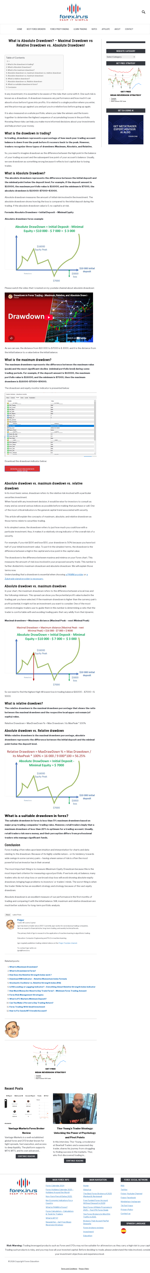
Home (19, 29)
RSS (122, 1186)
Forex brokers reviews (93, 1228)
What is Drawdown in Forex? (22, 971)
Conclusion (12, 87)
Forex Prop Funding (59, 29)
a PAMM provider (74, 574)
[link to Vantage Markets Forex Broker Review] (26, 1108)
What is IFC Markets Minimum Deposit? (28, 999)
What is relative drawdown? (19, 79)
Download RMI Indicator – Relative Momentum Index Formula (38, 979)
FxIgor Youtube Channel (131, 1194)
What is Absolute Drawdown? (19, 67)
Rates (94, 29)
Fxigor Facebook (128, 1198)
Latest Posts (17, 915)
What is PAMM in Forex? (57, 1207)
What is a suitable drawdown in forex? (23, 84)
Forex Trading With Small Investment (27, 1007)
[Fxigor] (10, 928)
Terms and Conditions (69, 1269)
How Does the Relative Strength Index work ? (30, 975)
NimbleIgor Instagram (131, 1202)
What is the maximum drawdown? (21, 70)
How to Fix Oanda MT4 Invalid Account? (28, 1011)
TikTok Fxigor (127, 1206)
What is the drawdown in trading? (21, 64)
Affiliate (106, 29)
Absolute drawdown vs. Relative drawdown (25, 81)
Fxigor (20, 920)
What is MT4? (52, 1218)
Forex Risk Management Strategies (26, 995)
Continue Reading (26, 1156)
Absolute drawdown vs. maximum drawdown (25, 76)
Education (87, 1236)
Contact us (125, 1213)
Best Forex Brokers (36, 29)
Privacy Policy (127, 1210)
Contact (129, 29)
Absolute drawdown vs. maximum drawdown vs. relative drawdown (34, 73)
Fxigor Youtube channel (68, 943)
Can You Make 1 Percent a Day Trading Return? (31, 1003)
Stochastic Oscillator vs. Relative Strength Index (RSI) (35, 983)
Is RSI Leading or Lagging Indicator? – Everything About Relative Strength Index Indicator (52, 987)
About (117, 29)
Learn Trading (80, 29)
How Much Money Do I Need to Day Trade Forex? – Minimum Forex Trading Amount (48, 991)
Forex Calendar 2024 (55, 1186)
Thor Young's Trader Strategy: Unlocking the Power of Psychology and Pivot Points (75, 1133)
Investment (88, 1232)
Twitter (124, 1190)
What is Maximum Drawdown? (23, 967)
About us (87, 1190)
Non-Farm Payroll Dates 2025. (59, 1196)
